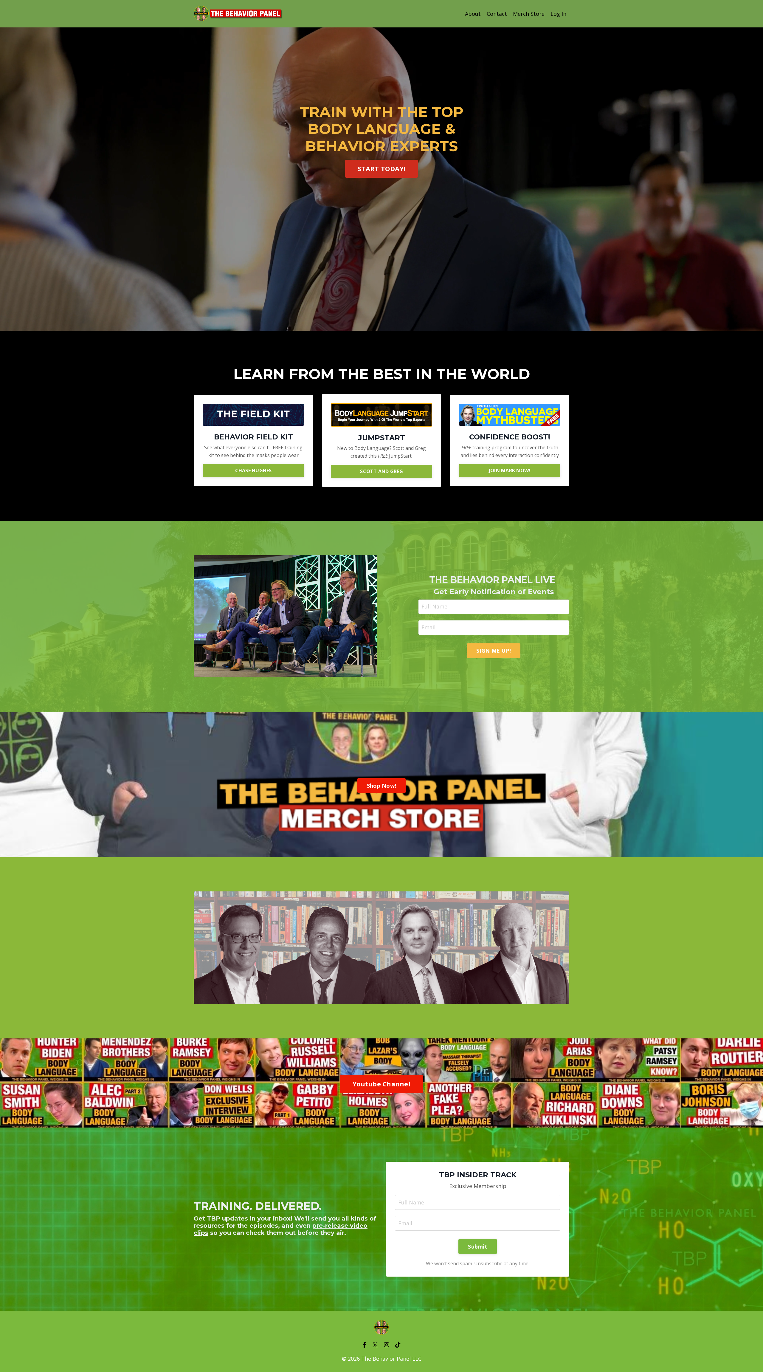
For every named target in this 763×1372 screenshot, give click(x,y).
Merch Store (529, 13)
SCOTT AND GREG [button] (381, 471)
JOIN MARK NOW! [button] (510, 470)
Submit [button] (477, 1246)
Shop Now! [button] (381, 785)
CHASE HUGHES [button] (253, 470)
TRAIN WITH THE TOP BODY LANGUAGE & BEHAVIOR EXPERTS (381, 129)
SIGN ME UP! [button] (493, 650)
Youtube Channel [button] (381, 1084)
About (473, 13)
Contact (497, 13)
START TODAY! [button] (381, 168)
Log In (558, 13)
